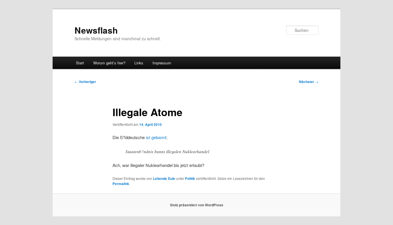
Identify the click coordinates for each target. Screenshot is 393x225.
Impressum (161, 63)
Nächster (308, 81)
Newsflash (96, 30)
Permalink (120, 183)
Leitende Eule (164, 178)
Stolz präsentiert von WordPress (196, 204)
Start (80, 63)
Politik (190, 178)
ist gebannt (155, 137)
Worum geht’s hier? (109, 63)
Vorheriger (85, 81)
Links (138, 63)
